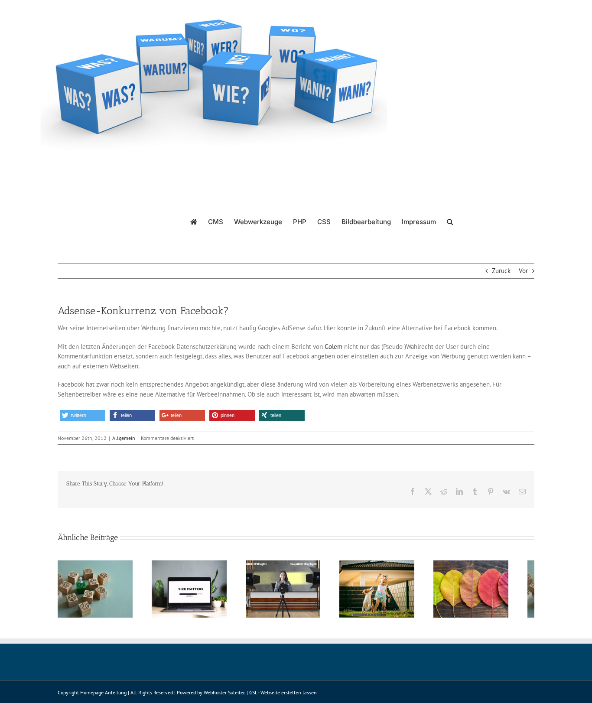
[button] (450, 221)
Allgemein (123, 438)
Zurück (501, 271)
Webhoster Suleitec (224, 696)
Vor (523, 271)
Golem (333, 346)
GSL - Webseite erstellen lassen (283, 696)
